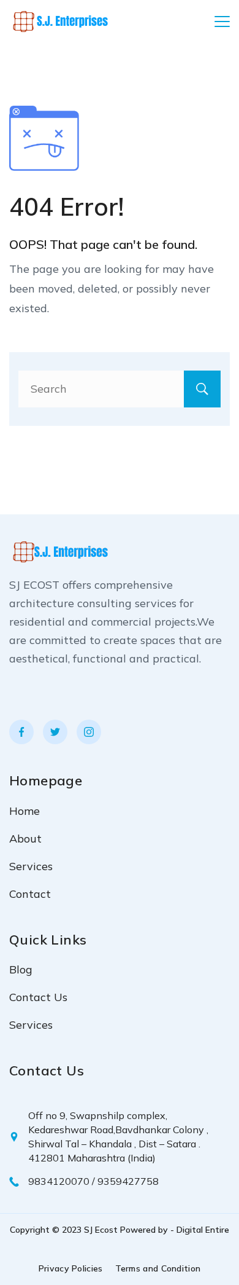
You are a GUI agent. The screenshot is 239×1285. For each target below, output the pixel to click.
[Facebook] (21, 732)
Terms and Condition (158, 1268)
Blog (20, 969)
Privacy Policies (71, 1268)
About (25, 838)
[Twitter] (55, 732)
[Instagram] (89, 732)
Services (31, 866)
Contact (30, 894)
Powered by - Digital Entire (174, 1229)
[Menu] (222, 21)
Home (24, 811)
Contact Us (38, 997)
